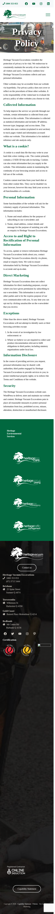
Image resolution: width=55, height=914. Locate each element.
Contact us (27, 567)
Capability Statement (27, 889)
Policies (35, 904)
